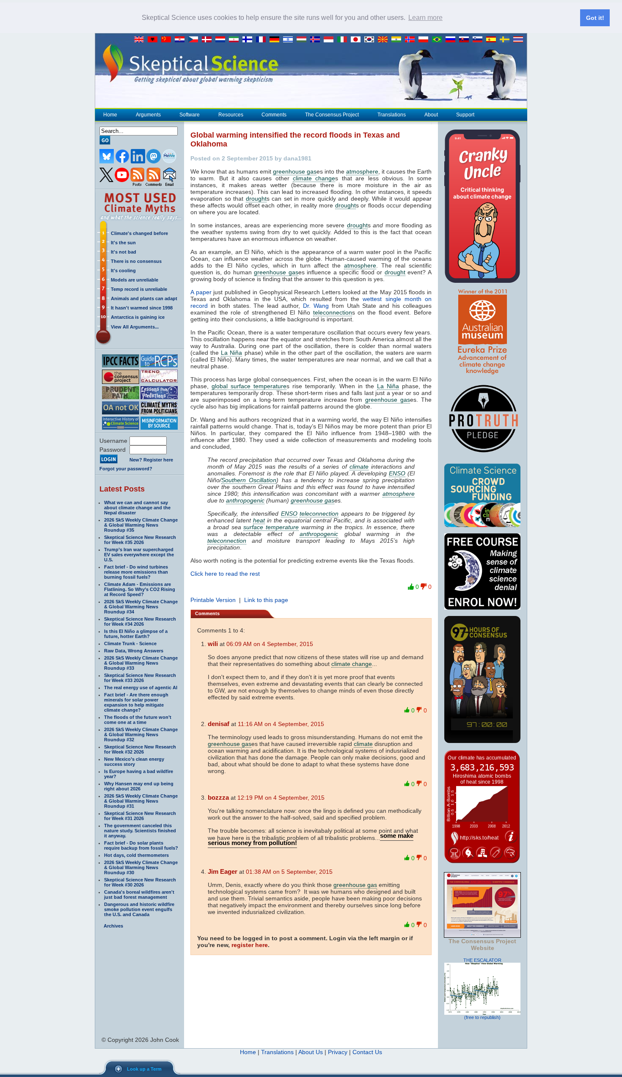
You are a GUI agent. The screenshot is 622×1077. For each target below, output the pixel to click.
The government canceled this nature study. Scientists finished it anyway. (140, 830)
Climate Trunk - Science (130, 643)
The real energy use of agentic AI (140, 687)
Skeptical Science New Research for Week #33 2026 (140, 678)
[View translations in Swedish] (506, 39)
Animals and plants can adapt (144, 298)
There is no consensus (136, 261)
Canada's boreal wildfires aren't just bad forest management (139, 894)
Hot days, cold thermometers (136, 855)
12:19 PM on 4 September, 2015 (281, 797)
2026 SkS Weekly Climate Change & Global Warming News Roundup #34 (141, 606)
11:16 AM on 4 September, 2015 (281, 724)
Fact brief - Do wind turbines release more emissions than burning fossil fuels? (136, 572)
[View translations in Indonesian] (330, 39)
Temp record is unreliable (139, 289)
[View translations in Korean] (371, 39)
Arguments (148, 115)
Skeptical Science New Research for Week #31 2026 (140, 816)
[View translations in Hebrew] (290, 39)
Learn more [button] (425, 17)
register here (249, 945)
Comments (273, 115)
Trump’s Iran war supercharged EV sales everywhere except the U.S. (139, 554)
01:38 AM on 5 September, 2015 (289, 871)
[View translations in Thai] (519, 39)
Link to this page (266, 599)
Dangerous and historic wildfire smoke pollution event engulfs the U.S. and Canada (139, 909)
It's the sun (123, 242)
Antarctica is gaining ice (138, 317)
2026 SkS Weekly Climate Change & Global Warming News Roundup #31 (141, 801)
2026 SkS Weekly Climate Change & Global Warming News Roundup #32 (141, 734)
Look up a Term (144, 1068)
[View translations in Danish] (208, 39)
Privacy (337, 1052)
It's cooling (123, 270)
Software (189, 115)
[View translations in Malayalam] (398, 39)
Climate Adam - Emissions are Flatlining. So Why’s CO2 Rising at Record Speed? (139, 589)
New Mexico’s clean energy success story (134, 762)
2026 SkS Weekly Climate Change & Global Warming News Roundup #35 (141, 525)
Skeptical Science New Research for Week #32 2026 (140, 749)
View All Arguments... (135, 326)
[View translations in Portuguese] (439, 39)
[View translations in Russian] (452, 39)
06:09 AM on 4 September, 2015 (269, 644)
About (431, 115)
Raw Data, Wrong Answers (133, 650)
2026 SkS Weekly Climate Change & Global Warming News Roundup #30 (141, 867)
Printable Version (213, 599)
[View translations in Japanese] (357, 39)
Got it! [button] (595, 17)
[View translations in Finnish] (249, 39)
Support (465, 115)
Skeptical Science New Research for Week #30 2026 (140, 882)
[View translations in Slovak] (466, 39)
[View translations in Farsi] (235, 39)
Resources (230, 115)
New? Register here (151, 459)
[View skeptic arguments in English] (141, 39)
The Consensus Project (332, 115)
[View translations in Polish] (425, 39)
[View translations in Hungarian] (303, 39)
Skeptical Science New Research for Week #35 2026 (140, 540)
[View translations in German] (276, 39)
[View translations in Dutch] (222, 39)
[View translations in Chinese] (168, 39)
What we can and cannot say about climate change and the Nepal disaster (137, 507)
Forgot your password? (125, 468)
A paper (201, 292)
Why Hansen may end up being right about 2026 (138, 786)
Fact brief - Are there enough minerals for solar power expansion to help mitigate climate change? (136, 702)
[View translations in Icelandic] (317, 39)
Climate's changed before (139, 233)
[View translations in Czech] (195, 39)
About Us (310, 1052)
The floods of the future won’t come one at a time (137, 720)
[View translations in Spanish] (493, 39)
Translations (391, 115)
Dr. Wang (316, 305)
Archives (113, 925)
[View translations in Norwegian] (411, 39)
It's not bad (123, 251)
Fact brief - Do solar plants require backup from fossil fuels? (141, 845)
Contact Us (367, 1052)
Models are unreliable (134, 279)
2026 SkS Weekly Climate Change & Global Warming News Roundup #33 (141, 663)
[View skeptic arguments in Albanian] (154, 39)
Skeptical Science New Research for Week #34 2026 (140, 621)
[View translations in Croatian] (181, 39)
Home (110, 115)
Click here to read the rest (225, 573)
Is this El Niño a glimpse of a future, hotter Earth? (136, 634)
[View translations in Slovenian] (479, 39)
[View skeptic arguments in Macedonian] (384, 39)
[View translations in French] (263, 39)
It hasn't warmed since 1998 (142, 307)
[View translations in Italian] (344, 39)
